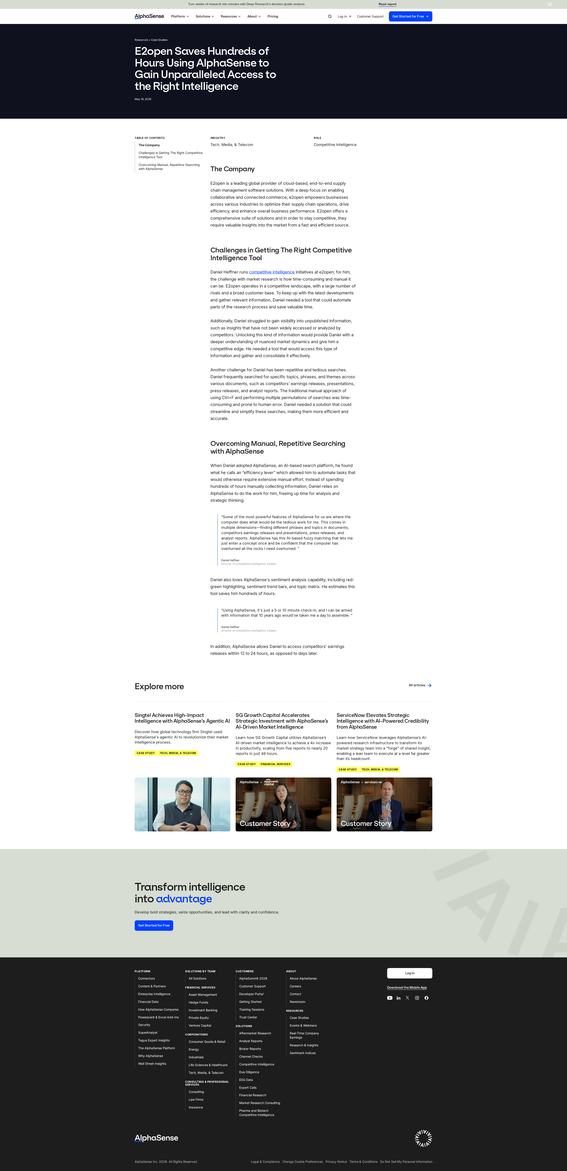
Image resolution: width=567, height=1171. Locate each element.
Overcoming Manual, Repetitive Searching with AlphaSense (169, 167)
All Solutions (197, 978)
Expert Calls (247, 1087)
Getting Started (250, 1002)
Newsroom (297, 1002)
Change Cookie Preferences (302, 1161)
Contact (295, 994)
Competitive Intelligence (256, 1064)
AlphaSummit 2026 (253, 978)
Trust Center (248, 1017)
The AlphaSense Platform (156, 1048)
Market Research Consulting (259, 1103)
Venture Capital (200, 1025)
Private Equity (199, 1017)
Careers (295, 986)
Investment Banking (203, 1010)
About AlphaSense (303, 978)
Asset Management (203, 994)
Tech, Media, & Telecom (178, 753)
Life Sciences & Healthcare (208, 1065)
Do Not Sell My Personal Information (406, 1161)
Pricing (273, 16)
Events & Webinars (303, 1025)
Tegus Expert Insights (154, 1040)
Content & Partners (152, 986)
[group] (385, 16)
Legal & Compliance (265, 1161)
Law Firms (196, 1099)
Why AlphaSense (150, 1056)
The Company (149, 145)
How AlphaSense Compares (158, 1009)
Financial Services (275, 764)
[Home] (149, 16)
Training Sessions (251, 1009)
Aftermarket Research (255, 1033)
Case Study (146, 753)
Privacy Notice (336, 1161)
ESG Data (246, 1080)
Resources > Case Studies (151, 39)
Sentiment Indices (303, 1053)
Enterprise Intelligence (154, 994)
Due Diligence (249, 1072)
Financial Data (148, 1002)
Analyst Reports (250, 1041)
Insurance (196, 1107)
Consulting (196, 1092)
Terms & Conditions (363, 1161)
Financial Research (252, 1095)
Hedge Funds (198, 1002)
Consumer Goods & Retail (207, 1041)
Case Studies (299, 1017)
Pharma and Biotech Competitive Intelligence (256, 1113)
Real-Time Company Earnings (304, 1035)
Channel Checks (251, 1056)
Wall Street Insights (152, 1063)
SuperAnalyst (147, 1032)
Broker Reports (250, 1049)
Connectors (146, 978)
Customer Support (252, 986)
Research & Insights (304, 1045)
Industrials (196, 1057)
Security (144, 1025)
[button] (180, 16)
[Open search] (329, 16)
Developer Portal (251, 994)
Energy (194, 1049)
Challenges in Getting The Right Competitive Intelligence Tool (171, 155)
